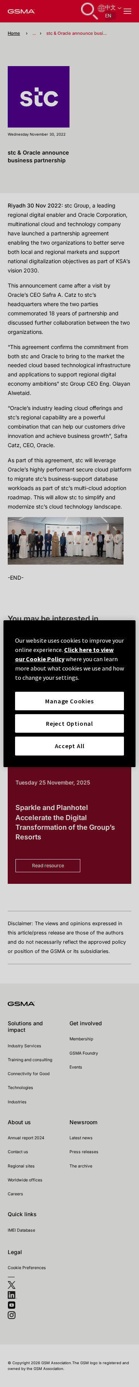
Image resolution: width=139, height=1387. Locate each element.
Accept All (70, 746)
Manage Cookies (69, 701)
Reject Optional (69, 723)
